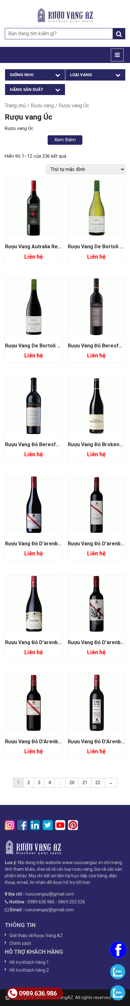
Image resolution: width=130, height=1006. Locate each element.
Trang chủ (15, 106)
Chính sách (20, 943)
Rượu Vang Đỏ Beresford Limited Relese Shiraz (61, 444)
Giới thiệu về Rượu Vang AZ (36, 935)
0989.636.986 (38, 993)
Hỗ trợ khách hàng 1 (29, 962)
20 (71, 782)
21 (84, 782)
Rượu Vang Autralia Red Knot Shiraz (47, 247)
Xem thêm (65, 140)
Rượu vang (42, 106)
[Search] (119, 33)
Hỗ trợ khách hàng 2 (29, 970)
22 (97, 782)
